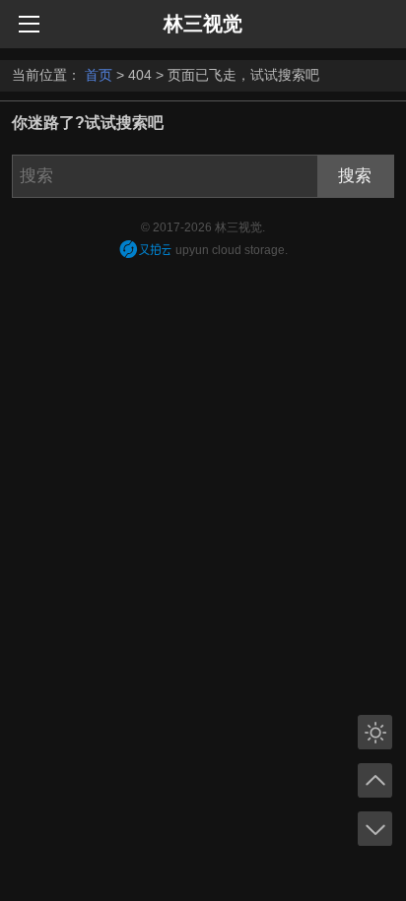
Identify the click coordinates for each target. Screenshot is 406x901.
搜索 (355, 175)
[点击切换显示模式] (375, 732)
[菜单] (29, 23)
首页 (98, 75)
